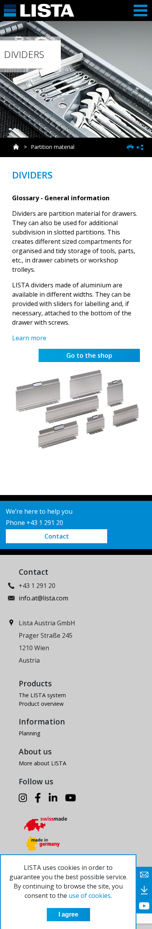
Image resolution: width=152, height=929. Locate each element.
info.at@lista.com (43, 598)
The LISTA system (42, 695)
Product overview (41, 703)
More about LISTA (42, 763)
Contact (56, 536)
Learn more (29, 338)
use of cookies (90, 895)
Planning (30, 733)
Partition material (52, 146)
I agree (68, 914)
